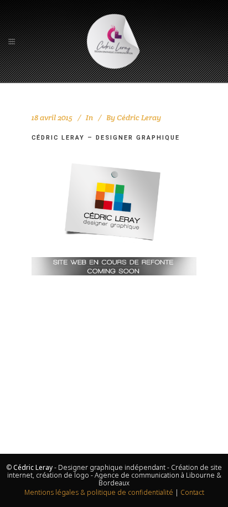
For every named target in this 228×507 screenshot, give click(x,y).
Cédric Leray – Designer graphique (106, 137)
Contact (192, 492)
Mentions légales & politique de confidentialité (98, 492)
